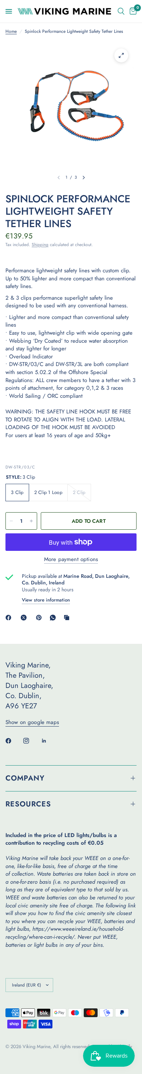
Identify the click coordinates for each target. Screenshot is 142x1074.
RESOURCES (28, 804)
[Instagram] (31, 741)
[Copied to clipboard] (68, 617)
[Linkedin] (49, 741)
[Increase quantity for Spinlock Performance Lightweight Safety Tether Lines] (31, 521)
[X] (25, 617)
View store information (46, 600)
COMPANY (25, 778)
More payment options (71, 559)
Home (11, 31)
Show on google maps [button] (32, 722)
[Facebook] (9, 617)
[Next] (84, 177)
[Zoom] (121, 55)
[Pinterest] (40, 617)
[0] (132, 11)
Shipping (40, 244)
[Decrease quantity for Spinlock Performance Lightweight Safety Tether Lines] (11, 521)
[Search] (121, 11)
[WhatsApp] (54, 617)
